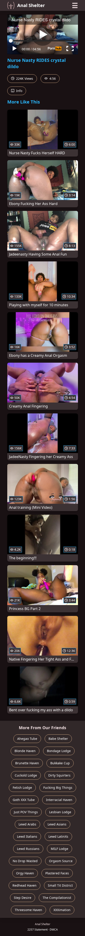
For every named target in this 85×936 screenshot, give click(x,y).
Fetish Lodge (22, 787)
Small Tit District (60, 885)
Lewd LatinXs (58, 836)
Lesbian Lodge (60, 812)
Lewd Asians (57, 824)
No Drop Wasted (25, 861)
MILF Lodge (59, 849)
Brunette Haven (27, 763)
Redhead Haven (24, 885)
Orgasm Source (61, 861)
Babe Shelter (58, 738)
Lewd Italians (27, 836)
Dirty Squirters (59, 775)
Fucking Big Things (57, 787)
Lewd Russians (28, 849)
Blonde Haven (25, 751)
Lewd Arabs (27, 824)
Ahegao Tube (27, 738)
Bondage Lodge (59, 751)
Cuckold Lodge (26, 775)
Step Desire (22, 897)
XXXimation (61, 910)
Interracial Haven (59, 800)
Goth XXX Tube (24, 800)
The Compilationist (57, 897)
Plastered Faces (57, 873)
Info (18, 91)
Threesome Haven (28, 910)
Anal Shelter (31, 5)
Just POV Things (26, 812)
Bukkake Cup (60, 763)
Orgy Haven (25, 873)
